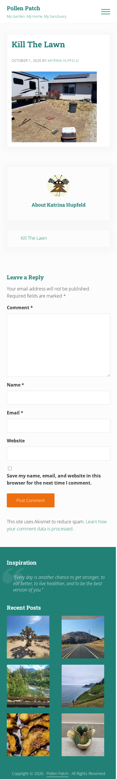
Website (16, 441)
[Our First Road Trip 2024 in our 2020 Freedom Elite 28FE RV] (83, 686)
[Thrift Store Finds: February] (83, 734)
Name (15, 385)
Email (15, 413)
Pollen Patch (23, 8)
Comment (20, 307)
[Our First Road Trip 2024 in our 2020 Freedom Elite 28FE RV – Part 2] (28, 686)
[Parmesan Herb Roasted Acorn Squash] (28, 734)
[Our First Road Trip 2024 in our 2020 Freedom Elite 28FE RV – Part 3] (83, 637)
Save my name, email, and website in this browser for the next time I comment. (54, 479)
